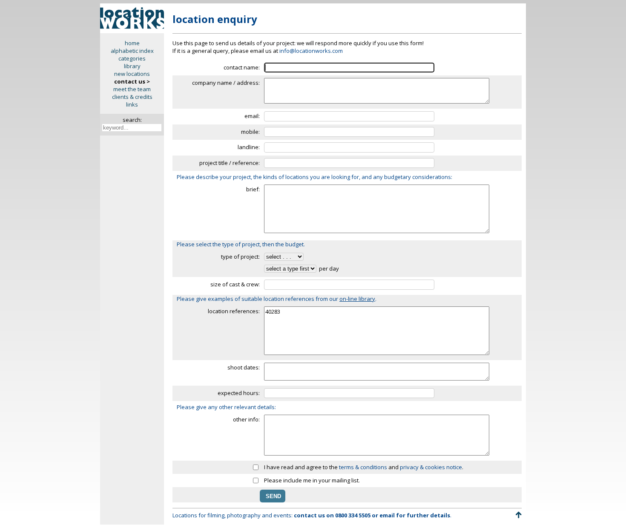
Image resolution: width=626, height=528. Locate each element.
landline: (249, 147)
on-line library (357, 299)
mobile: (250, 132)
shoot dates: (243, 367)
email (387, 515)
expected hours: (239, 393)
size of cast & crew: (235, 284)
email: (252, 116)
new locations (132, 74)
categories (132, 58)
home (132, 43)
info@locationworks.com (311, 51)
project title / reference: (229, 163)
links (132, 104)
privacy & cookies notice (431, 467)
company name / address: (226, 83)
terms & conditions (363, 467)
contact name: (242, 67)
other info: (246, 419)
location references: (234, 311)
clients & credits (132, 97)
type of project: (240, 256)
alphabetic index (132, 51)
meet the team (132, 89)
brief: (253, 189)
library (132, 66)
